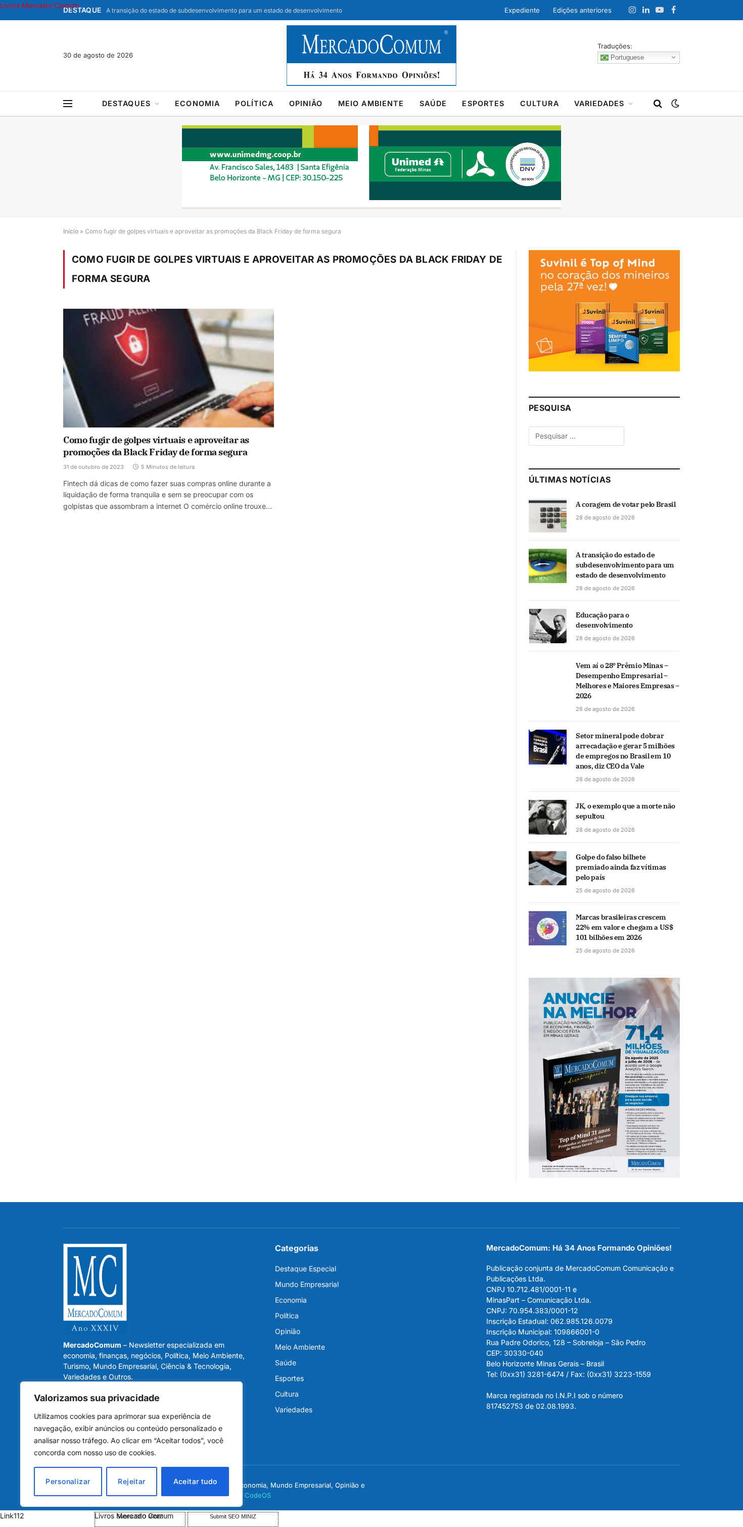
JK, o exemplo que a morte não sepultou (625, 811)
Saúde (433, 103)
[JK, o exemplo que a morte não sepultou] (548, 817)
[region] (131, 1444)
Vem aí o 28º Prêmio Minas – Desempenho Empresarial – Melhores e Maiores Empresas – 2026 (627, 680)
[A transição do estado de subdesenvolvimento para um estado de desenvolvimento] (548, 566)
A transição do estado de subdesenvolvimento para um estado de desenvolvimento (224, 10)
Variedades (599, 103)
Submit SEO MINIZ (233, 1516)
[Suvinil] (604, 368)
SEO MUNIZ (46, 1515)
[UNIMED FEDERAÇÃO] (371, 167)
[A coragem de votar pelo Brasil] (548, 515)
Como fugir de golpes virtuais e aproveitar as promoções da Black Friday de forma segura (156, 446)
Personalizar (67, 1481)
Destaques (126, 103)
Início (70, 231)
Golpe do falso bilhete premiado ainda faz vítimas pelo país (621, 867)
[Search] (658, 103)
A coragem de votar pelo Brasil (626, 504)
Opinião (306, 103)
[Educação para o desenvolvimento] (548, 626)
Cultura (539, 103)
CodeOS (258, 1495)
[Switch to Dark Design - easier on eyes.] (674, 103)
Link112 (12, 1515)
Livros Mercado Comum (39, 5)
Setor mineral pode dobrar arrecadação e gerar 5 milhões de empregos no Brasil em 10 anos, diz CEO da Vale (625, 751)
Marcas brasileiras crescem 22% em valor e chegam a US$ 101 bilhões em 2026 (624, 927)
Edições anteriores (582, 10)
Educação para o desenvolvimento (604, 620)
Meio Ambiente (371, 103)
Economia (197, 103)
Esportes (483, 103)
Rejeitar (131, 1481)
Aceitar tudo (195, 1481)
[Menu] (67, 103)
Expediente (522, 10)
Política (254, 103)
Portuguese (626, 57)
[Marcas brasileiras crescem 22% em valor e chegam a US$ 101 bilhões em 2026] (548, 928)
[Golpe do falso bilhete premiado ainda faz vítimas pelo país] (548, 868)
